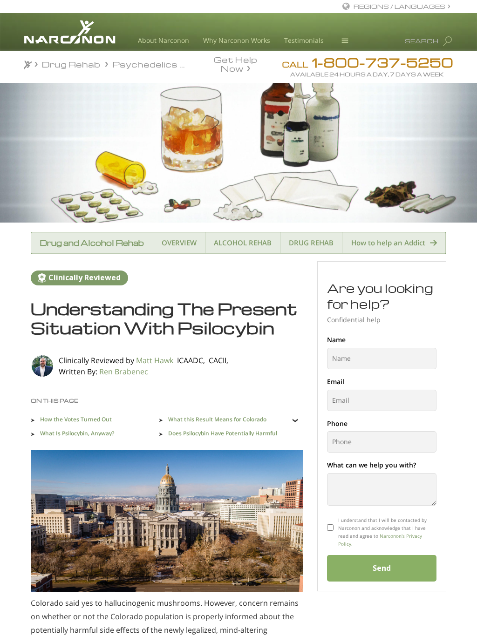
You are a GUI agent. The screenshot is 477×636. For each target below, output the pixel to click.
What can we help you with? (371, 464)
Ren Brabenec (123, 371)
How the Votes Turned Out (76, 419)
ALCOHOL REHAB (243, 242)
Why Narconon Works (236, 40)
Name (336, 339)
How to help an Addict (388, 242)
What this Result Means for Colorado (217, 419)
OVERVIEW (179, 242)
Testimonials (304, 40)
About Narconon (163, 40)
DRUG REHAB (311, 242)
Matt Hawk (154, 360)
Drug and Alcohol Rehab (92, 243)
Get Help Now (235, 63)
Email (335, 381)
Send (382, 568)
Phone (337, 423)
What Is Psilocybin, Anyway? (77, 433)
